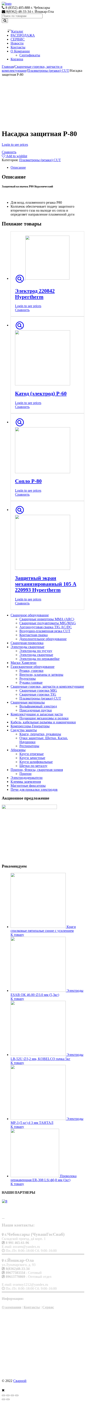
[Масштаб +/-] (17, 1395)
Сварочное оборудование (30, 615)
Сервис (48, 1307)
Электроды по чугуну (35, 651)
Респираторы (29, 746)
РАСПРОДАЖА (23, 35)
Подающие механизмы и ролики (44, 718)
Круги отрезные (31, 754)
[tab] (47, 168)
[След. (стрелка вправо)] (8, 1399)
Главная (8, 66)
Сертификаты (29, 55)
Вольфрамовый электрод (38, 706)
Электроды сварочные (27, 647)
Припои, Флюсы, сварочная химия (37, 770)
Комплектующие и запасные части (37, 714)
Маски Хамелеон (23, 663)
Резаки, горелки (31, 670)
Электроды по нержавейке (39, 659)
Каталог (17, 31)
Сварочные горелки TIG (37, 694)
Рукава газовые (31, 682)
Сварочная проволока (27, 643)
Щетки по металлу (33, 766)
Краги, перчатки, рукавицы (40, 734)
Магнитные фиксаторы (28, 785)
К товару (17, 935)
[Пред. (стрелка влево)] (3, 1399)
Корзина (17, 59)
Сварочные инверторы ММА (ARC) (46, 619)
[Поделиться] (8, 1395)
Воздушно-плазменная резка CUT (44, 631)
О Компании (20, 51)
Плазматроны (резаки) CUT (48, 70)
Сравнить (9, 152)
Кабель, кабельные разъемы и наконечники (43, 722)
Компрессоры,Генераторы (30, 726)
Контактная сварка (33, 635)
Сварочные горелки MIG (38, 690)
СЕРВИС (18, 39)
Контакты (18, 47)
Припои (25, 774)
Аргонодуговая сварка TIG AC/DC (45, 627)
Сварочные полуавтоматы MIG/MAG (47, 623)
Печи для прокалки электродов (34, 789)
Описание (18, 167)
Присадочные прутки (35, 710)
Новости (17, 43)
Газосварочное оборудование (32, 667)
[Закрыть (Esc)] (3, 1395)
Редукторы (27, 678)
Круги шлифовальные (36, 762)
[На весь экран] (12, 1395)
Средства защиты (24, 730)
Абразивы (18, 750)
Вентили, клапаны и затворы (41, 674)
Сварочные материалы (28, 702)
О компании (11, 1307)
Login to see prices (15, 144)
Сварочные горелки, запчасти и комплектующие (47, 686)
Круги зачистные (32, 758)
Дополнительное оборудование (43, 639)
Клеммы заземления (26, 781)
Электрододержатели (27, 778)
